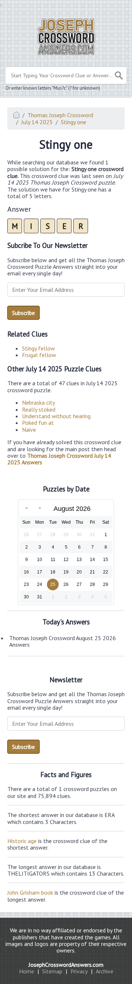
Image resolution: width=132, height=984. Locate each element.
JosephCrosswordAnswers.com (66, 964)
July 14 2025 (37, 122)
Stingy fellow (38, 348)
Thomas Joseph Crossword (60, 115)
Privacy (79, 971)
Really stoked (38, 409)
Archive (104, 971)
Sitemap (52, 971)
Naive (29, 429)
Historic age (22, 840)
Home (26, 971)
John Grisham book (30, 892)
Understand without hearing (56, 416)
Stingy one (73, 122)
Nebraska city (38, 402)
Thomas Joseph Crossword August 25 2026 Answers (62, 641)
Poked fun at (38, 422)
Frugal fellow (39, 355)
